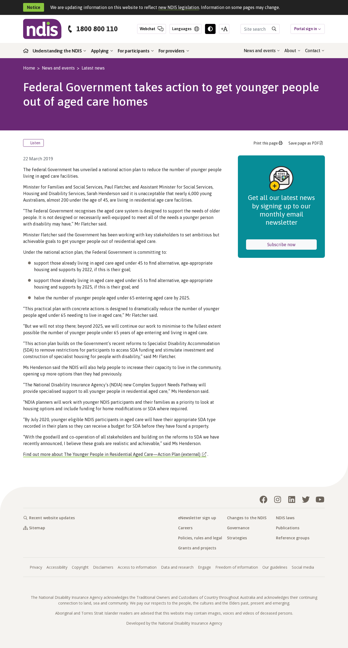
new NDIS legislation (178, 7)
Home (29, 67)
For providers (172, 51)
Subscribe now (292, 244)
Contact (313, 50)
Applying (100, 51)
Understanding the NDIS (58, 51)
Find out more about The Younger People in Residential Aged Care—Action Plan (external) (111, 454)
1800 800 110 (97, 29)
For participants (134, 51)
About (290, 50)
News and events (260, 50)
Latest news (93, 67)
